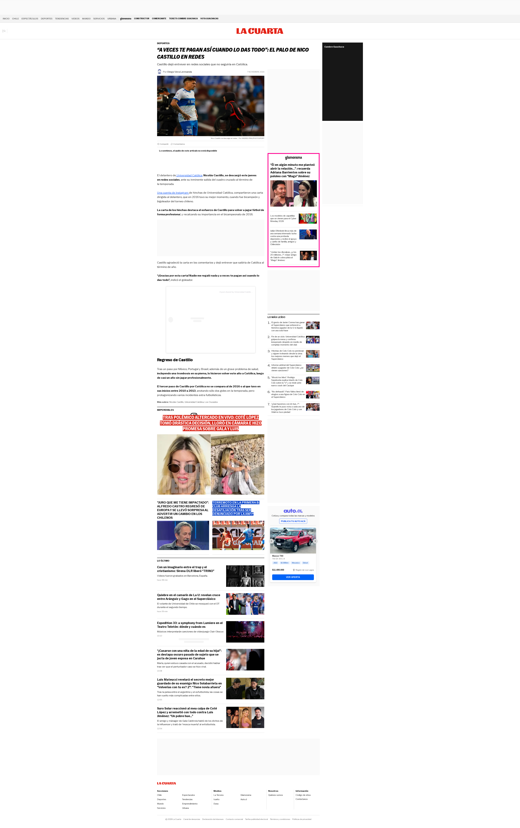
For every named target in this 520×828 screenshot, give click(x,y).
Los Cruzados (211, 402)
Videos (75, 18)
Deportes (46, 18)
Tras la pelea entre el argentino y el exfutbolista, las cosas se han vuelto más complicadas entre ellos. (190, 693)
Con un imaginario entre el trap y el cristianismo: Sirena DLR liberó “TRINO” (185, 569)
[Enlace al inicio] (293, 158)
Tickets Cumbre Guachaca (183, 18)
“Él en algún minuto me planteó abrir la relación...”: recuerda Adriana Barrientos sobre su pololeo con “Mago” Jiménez (292, 170)
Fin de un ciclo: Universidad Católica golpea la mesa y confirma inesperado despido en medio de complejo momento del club (288, 340)
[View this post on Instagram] (194, 320)
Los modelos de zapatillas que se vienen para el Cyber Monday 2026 (283, 218)
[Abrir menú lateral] (4, 31)
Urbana (111, 18)
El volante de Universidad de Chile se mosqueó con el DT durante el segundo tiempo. (188, 605)
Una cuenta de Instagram (173, 193)
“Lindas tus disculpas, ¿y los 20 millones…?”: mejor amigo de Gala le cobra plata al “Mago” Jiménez (283, 256)
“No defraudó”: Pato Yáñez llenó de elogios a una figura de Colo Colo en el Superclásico (288, 394)
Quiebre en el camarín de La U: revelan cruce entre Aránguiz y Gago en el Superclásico (188, 597)
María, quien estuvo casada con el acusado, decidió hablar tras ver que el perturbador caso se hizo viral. (188, 664)
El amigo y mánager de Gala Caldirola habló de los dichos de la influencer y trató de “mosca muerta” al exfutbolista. (190, 722)
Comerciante (159, 18)
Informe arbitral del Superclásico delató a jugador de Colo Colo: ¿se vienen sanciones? (287, 368)
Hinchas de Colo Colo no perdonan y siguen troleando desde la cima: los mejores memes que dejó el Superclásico (287, 355)
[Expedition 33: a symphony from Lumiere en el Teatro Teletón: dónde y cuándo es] (245, 632)
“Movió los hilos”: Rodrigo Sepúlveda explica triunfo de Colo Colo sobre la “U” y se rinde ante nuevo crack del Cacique (287, 381)
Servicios (99, 18)
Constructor (141, 18)
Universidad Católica (189, 175)
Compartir (164, 144)
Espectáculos (30, 18)
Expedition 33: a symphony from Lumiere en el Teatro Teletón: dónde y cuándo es (190, 625)
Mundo (86, 18)
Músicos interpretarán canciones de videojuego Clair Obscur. (190, 631)
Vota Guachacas (209, 18)
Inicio (6, 18)
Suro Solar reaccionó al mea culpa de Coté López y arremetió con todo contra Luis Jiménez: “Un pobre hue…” (187, 712)
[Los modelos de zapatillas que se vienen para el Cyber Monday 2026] (308, 219)
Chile (15, 18)
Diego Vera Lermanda (179, 72)
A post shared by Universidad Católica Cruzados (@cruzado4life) (247, 292)
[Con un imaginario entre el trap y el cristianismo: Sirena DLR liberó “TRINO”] (245, 576)
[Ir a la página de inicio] (259, 31)
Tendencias (62, 18)
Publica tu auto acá (293, 521)
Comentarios (179, 144)
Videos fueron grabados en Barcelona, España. (182, 576)
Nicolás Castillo (176, 402)
